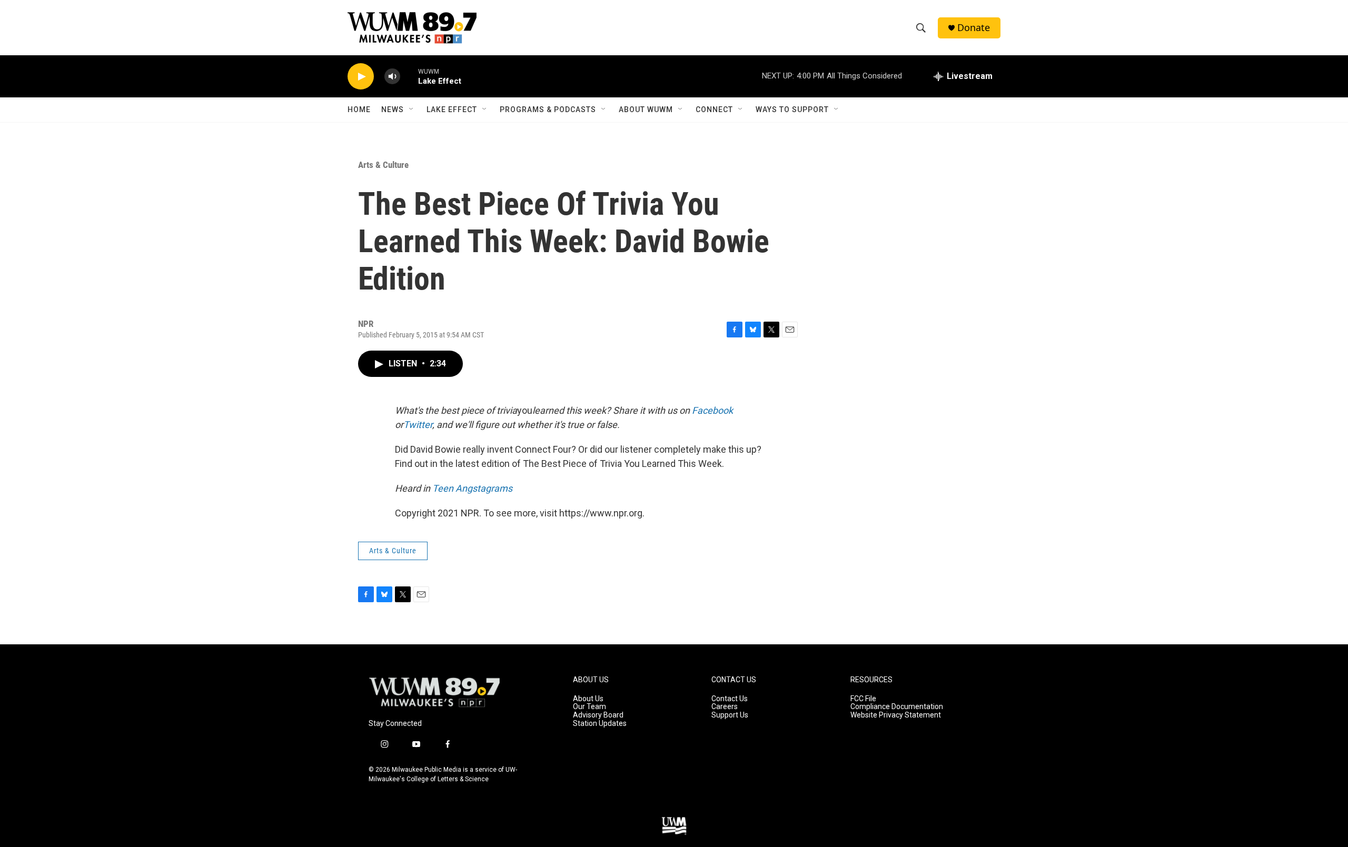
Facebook (712, 410)
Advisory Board (598, 715)
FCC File (863, 699)
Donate (973, 27)
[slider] (409, 76)
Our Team (589, 707)
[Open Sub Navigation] (412, 109)
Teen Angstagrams (472, 488)
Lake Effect (452, 109)
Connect (714, 109)
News (392, 109)
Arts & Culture (383, 165)
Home (359, 109)
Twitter (417, 424)
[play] (360, 77)
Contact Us (729, 699)
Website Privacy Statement (895, 715)
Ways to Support (792, 109)
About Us (588, 699)
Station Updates (600, 724)
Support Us (729, 715)
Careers (724, 707)
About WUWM (646, 109)
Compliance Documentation (896, 707)
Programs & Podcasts (548, 109)
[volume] (392, 76)
